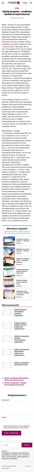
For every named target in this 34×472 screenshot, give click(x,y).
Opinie (17, 8)
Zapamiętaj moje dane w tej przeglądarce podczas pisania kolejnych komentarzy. (17, 426)
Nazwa (4, 417)
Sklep (25, 3)
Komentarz (6, 400)
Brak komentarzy (18, 18)
